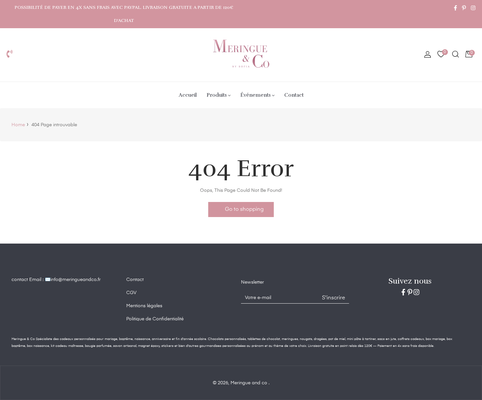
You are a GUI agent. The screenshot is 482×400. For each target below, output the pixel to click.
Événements (255, 95)
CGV (131, 292)
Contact (294, 95)
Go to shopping (244, 209)
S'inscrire (333, 298)
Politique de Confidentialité (155, 319)
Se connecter (427, 55)
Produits (217, 95)
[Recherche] (455, 55)
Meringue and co (250, 383)
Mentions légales (144, 306)
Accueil (188, 95)
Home (18, 125)
